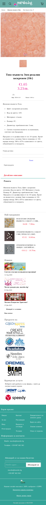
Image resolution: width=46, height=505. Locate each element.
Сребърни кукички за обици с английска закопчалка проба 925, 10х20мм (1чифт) (26, 246)
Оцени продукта (9, 165)
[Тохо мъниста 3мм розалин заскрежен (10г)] (23, 56)
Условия (19, 431)
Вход (3, 424)
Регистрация (6, 429)
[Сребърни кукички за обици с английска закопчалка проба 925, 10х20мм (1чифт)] (9, 249)
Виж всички (8, 313)
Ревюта (7, 181)
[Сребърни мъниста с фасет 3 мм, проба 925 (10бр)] (9, 236)
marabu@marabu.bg (17, 441)
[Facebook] (4, 450)
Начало (3, 10)
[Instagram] (9, 450)
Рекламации (20, 420)
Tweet (31, 160)
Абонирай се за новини (13, 309)
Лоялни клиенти (36, 426)
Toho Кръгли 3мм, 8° (28, 10)
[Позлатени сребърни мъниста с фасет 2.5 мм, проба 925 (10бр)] (9, 223)
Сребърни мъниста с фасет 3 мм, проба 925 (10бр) (28, 233)
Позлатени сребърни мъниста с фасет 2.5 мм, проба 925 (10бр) (27, 220)
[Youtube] (14, 450)
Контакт (19, 415)
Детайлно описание (13, 175)
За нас (4, 420)
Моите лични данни (24, 496)
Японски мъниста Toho (14, 10)
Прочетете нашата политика (23, 490)
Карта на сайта (35, 422)
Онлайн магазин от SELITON (23, 503)
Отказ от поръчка (36, 431)
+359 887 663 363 (17, 445)
